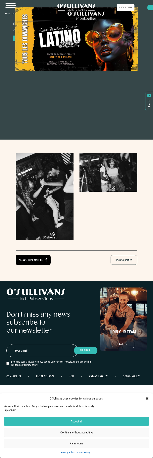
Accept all (76, 421)
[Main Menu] (11, 6)
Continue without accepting (76, 432)
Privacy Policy (68, 452)
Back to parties (124, 260)
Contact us (13, 376)
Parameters (76, 443)
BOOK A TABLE (125, 7)
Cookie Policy (131, 376)
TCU (71, 376)
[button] (147, 399)
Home (7, 13)
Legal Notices (45, 376)
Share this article (31, 260)
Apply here (123, 344)
